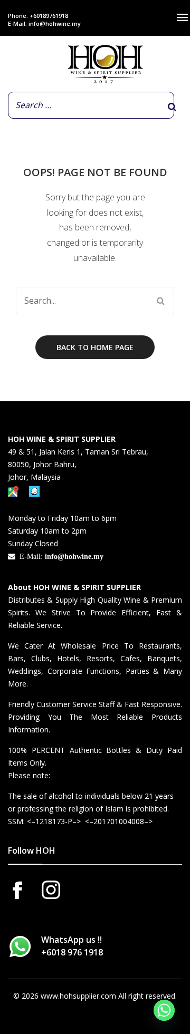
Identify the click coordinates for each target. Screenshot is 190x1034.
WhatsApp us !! (72, 946)
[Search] (172, 107)
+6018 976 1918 (72, 952)
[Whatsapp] (164, 1010)
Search (160, 300)
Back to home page (95, 347)
